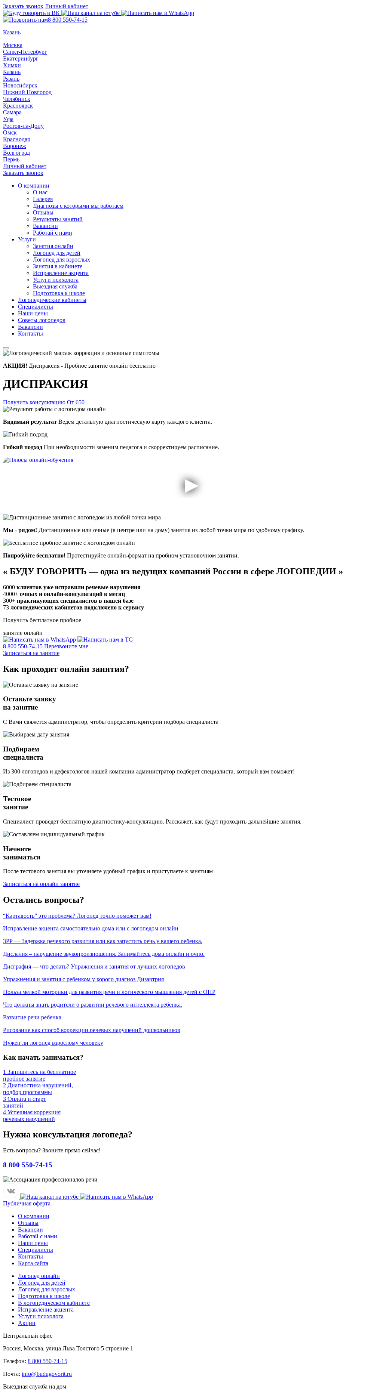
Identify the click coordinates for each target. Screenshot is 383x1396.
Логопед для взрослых (61, 259)
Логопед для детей (56, 253)
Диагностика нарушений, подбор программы (38, 1088)
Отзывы (43, 212)
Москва (12, 45)
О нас (40, 192)
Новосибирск (20, 85)
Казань (12, 72)
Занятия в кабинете (57, 266)
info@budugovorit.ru (47, 1374)
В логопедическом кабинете (54, 1303)
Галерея (43, 199)
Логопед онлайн (39, 1276)
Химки (12, 65)
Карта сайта (33, 1263)
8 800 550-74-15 (68, 19)
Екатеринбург (21, 58)
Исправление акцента (61, 273)
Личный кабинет (66, 6)
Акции (27, 1323)
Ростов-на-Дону (23, 126)
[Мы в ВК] (32, 13)
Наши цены (33, 313)
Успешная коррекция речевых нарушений (32, 1115)
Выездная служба (55, 286)
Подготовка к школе (59, 293)
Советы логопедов (41, 320)
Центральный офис (27, 1335)
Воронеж (14, 146)
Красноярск (18, 105)
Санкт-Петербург (25, 52)
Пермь (11, 159)
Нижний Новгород (27, 92)
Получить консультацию (44, 402)
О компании (33, 185)
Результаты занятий (58, 219)
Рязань (11, 78)
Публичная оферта (26, 1203)
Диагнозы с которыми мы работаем (78, 206)
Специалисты (35, 306)
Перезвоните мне (66, 646)
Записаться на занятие (31, 653)
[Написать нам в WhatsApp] (157, 13)
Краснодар (16, 139)
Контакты (30, 333)
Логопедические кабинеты (52, 300)
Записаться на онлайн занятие (41, 884)
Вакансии (45, 226)
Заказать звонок (23, 6)
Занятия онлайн (53, 246)
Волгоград (16, 152)
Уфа (8, 119)
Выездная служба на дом (34, 1386)
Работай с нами (52, 232)
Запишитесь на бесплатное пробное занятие (39, 1075)
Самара (12, 112)
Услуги (27, 239)
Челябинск (16, 99)
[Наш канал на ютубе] (91, 13)
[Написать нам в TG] (105, 639)
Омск (10, 132)
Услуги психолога (56, 280)
